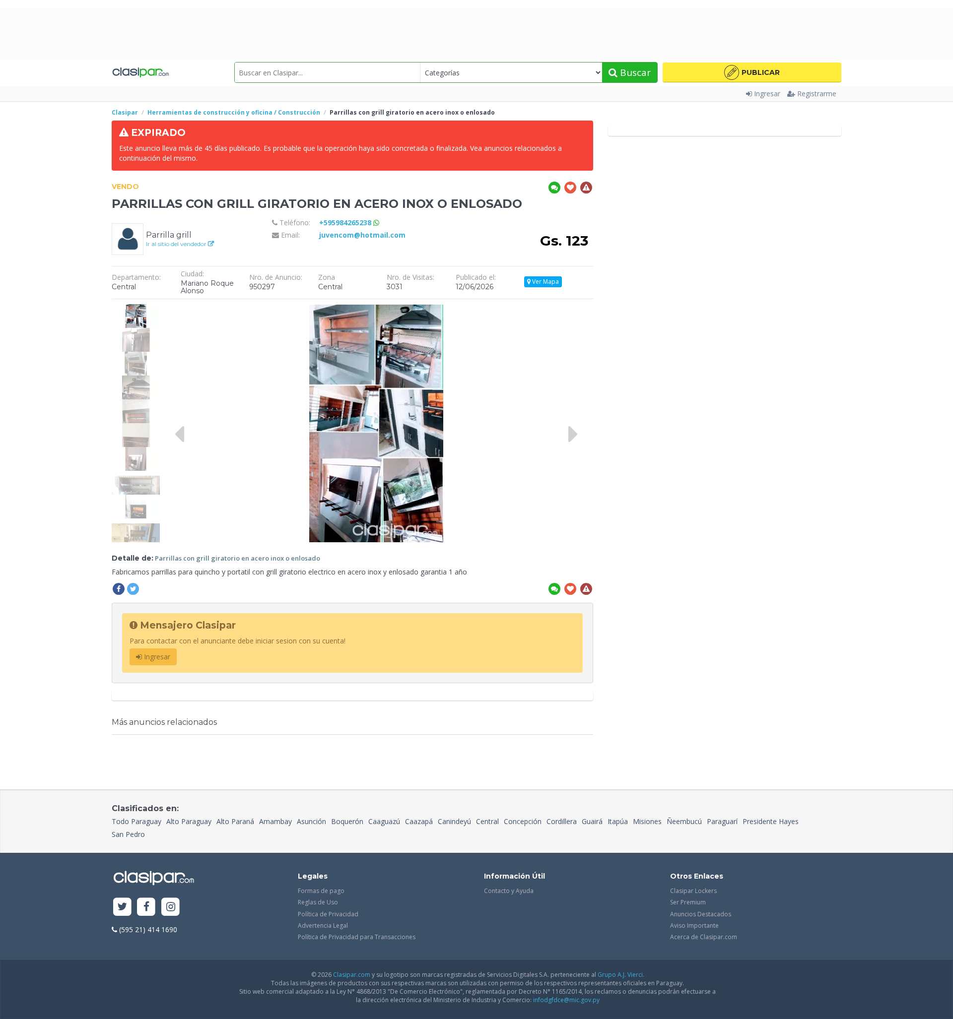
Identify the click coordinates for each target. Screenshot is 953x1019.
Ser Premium (688, 902)
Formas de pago (321, 891)
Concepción (523, 821)
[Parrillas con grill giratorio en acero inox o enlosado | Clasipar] (136, 309)
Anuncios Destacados (700, 914)
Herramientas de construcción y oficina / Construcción (233, 112)
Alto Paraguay (188, 821)
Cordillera (561, 821)
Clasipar (125, 112)
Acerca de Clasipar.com (703, 937)
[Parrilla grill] (127, 238)
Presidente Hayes (771, 821)
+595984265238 (346, 222)
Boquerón (347, 821)
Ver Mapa (545, 281)
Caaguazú (384, 821)
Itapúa (618, 821)
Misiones (647, 821)
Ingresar (767, 93)
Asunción (311, 821)
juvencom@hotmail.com (362, 235)
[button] (752, 72)
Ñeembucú (684, 821)
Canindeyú (454, 821)
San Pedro (128, 834)
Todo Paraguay (136, 821)
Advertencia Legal (323, 925)
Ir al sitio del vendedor (177, 244)
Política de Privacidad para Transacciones (356, 937)
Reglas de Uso (318, 902)
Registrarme (816, 93)
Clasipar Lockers (693, 891)
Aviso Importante (694, 925)
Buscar (634, 72)
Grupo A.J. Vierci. (621, 974)
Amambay (275, 821)
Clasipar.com (351, 974)
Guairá (592, 821)
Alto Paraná (235, 821)
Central (487, 821)
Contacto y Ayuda (509, 891)
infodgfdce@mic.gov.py (566, 1000)
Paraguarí (722, 821)
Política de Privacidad (328, 914)
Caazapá (419, 821)
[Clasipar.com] (140, 72)
